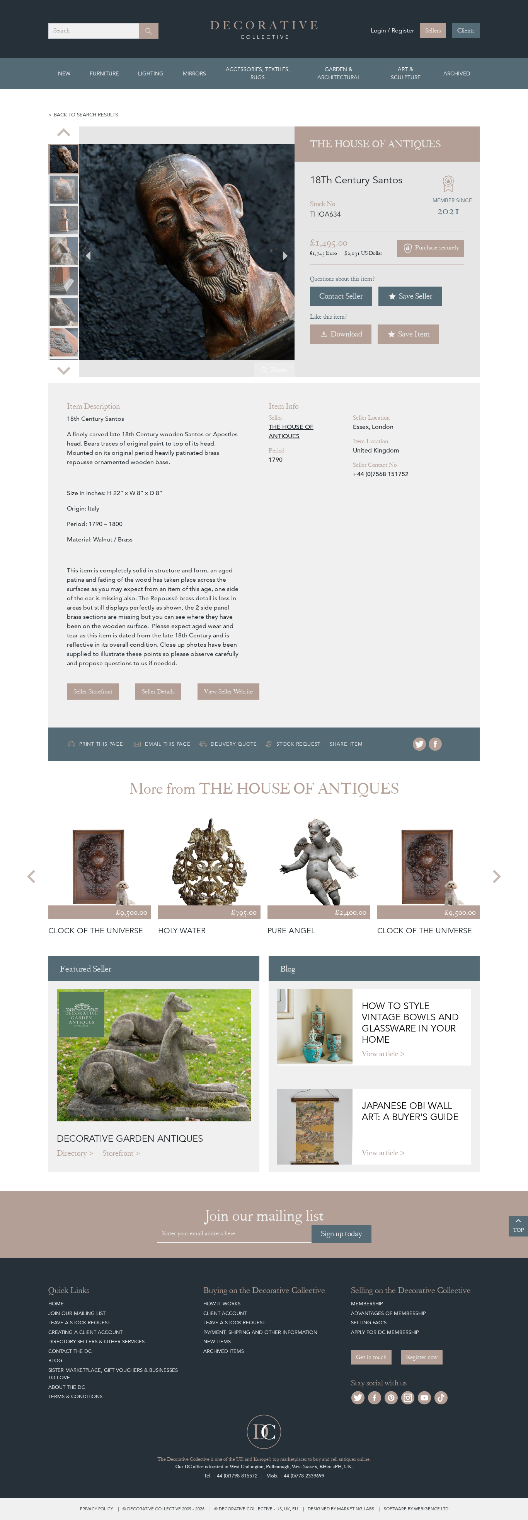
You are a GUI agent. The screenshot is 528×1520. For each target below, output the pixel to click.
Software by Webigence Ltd (416, 1508)
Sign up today (341, 1233)
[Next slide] (64, 370)
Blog (55, 1360)
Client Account (225, 1313)
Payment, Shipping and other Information (260, 1332)
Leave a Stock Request (79, 1322)
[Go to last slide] (32, 876)
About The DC (66, 1387)
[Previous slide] (64, 133)
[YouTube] (424, 1396)
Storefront (118, 1153)
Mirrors (194, 73)
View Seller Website (228, 691)
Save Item (414, 334)
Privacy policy (96, 1508)
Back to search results (86, 114)
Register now (422, 1357)
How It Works (221, 1303)
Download (346, 334)
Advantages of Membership (388, 1313)
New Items (217, 1341)
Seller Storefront (92, 691)
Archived (456, 73)
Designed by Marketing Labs (341, 1508)
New (64, 73)
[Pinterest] (391, 1396)
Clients (466, 30)
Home (56, 1303)
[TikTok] (441, 1396)
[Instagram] (408, 1396)
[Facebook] (435, 744)
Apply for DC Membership (385, 1332)
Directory (72, 1153)
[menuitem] (63, 159)
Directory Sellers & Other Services (96, 1341)
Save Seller (416, 296)
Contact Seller (341, 296)
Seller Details (158, 691)
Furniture (104, 73)
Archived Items (223, 1351)
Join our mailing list (77, 1313)
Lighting (151, 73)
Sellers (433, 30)
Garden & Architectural (338, 73)
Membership (367, 1303)
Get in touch (371, 1357)
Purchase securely (436, 247)
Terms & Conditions (75, 1396)
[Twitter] (419, 744)
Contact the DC (70, 1351)
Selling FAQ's (369, 1322)
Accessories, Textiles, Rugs (258, 73)
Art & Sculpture (406, 73)
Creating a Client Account (85, 1332)
